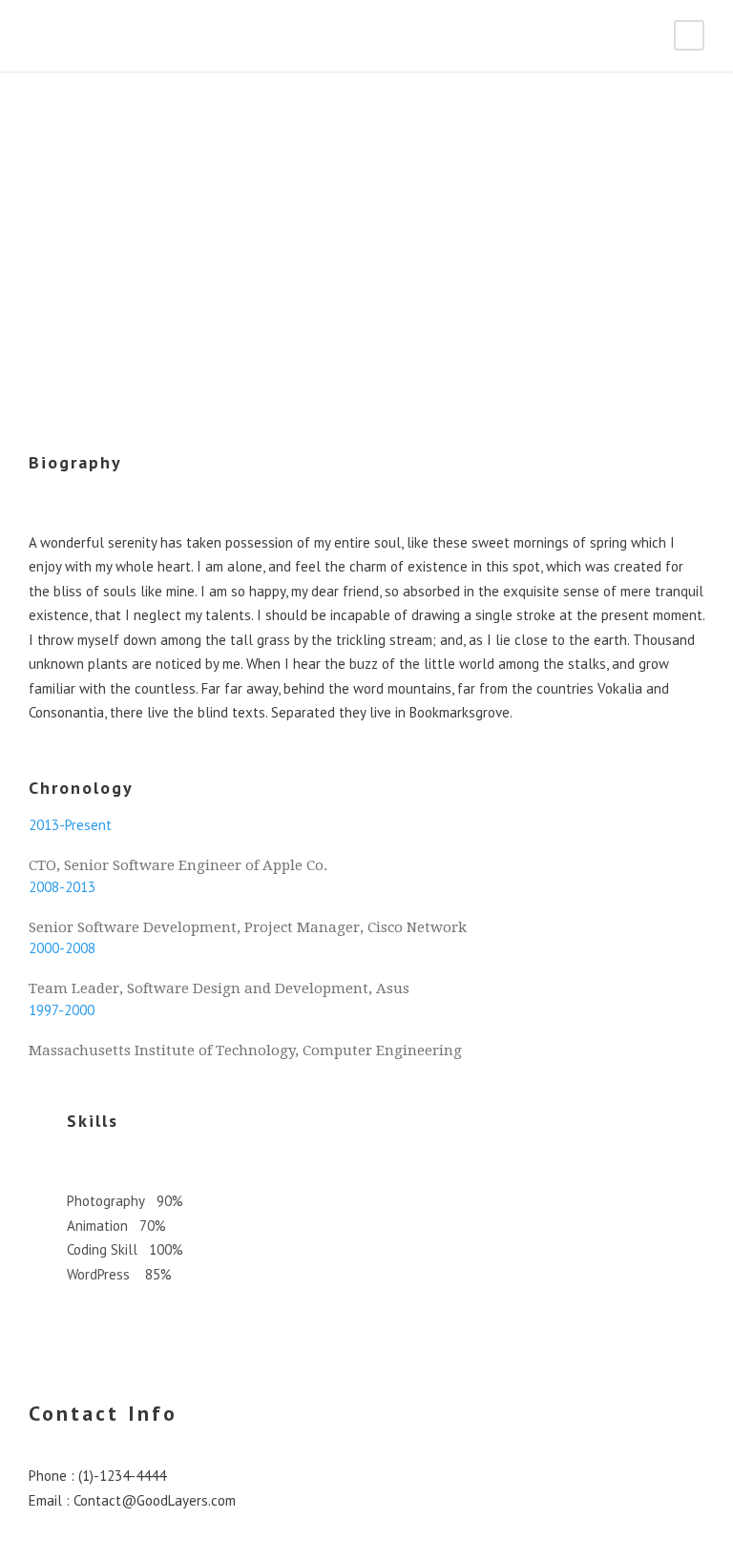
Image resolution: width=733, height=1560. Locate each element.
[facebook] (46, 326)
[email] (34, 326)
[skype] (68, 326)
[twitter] (80, 326)
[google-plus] (57, 326)
